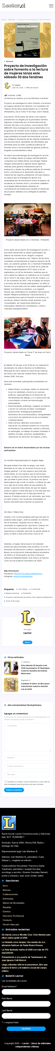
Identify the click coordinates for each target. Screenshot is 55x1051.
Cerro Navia (22, 589)
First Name (7, 998)
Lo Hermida (35, 589)
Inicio (4, 20)
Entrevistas (8, 898)
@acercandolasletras (23, 576)
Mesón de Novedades (13, 903)
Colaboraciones (10, 894)
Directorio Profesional (13, 916)
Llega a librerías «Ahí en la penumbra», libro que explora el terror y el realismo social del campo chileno (25, 967)
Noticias (11, 20)
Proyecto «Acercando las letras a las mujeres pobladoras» (29, 597)
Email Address (9, 986)
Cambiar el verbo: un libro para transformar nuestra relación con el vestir (35, 686)
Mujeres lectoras (12, 593)
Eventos (7, 911)
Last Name (7, 1010)
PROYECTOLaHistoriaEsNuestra (28, 574)
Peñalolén (27, 593)
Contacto (7, 920)
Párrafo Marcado (11, 924)
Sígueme (27, 642)
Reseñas (7, 907)
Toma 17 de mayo (13, 601)
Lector (17, 85)
